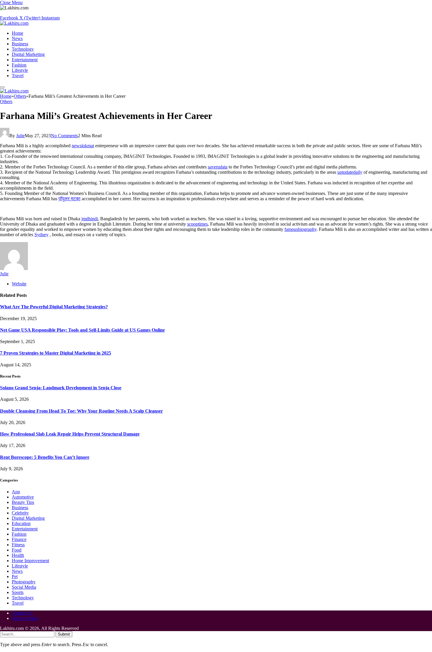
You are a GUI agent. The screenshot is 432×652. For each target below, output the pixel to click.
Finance (19, 539)
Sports (18, 592)
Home (17, 33)
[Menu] (2, 87)
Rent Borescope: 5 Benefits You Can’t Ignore (44, 457)
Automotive (23, 496)
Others (6, 101)
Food (16, 549)
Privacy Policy (25, 618)
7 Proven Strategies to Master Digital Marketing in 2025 (55, 352)
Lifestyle (20, 70)
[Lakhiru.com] (14, 23)
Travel (18, 75)
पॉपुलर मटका (69, 198)
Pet (15, 576)
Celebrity (20, 512)
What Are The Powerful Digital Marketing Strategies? (54, 306)
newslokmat (83, 145)
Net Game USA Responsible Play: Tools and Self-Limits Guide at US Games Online (82, 329)
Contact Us (22, 612)
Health (18, 555)
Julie (20, 135)
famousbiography (300, 229)
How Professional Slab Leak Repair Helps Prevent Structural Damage (70, 433)
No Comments (64, 135)
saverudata (217, 166)
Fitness (18, 544)
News (17, 38)
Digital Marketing (28, 54)
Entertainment (25, 59)
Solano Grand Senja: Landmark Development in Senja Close (60, 387)
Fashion (19, 64)
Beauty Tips (23, 502)
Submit (64, 634)
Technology (23, 49)
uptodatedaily (349, 172)
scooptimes (197, 223)
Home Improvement (30, 560)
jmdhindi (89, 218)
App (16, 491)
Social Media (24, 587)
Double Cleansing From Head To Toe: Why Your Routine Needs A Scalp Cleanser (81, 410)
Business (20, 43)
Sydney (41, 234)
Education (21, 523)
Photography (24, 581)
